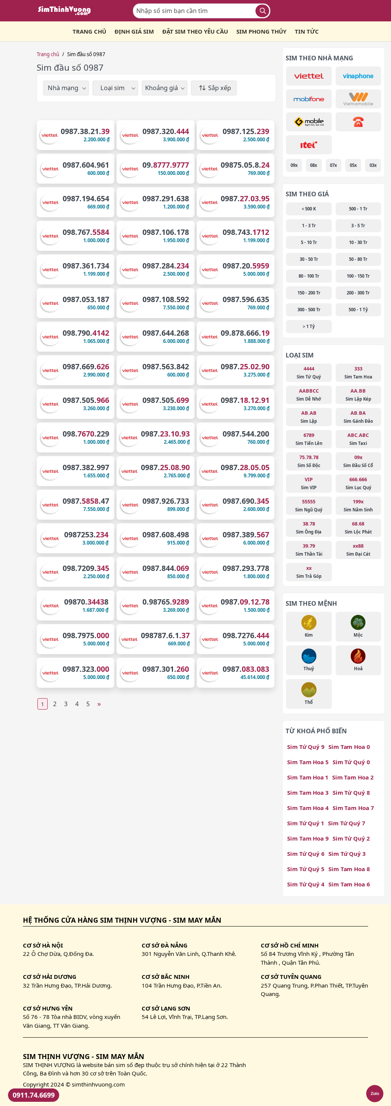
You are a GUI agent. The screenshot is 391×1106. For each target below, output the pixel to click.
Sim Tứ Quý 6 (306, 853)
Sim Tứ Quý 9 (306, 746)
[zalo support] (374, 1093)
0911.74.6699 (34, 1095)
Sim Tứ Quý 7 (346, 823)
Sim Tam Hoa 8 (349, 869)
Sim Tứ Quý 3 (347, 853)
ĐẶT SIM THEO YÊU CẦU (195, 31)
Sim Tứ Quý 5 (306, 869)
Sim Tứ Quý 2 (351, 838)
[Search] (262, 11)
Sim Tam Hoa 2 (352, 777)
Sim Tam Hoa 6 (349, 884)
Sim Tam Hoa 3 (308, 792)
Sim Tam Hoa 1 (307, 777)
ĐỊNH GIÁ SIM (134, 31)
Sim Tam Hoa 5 (308, 762)
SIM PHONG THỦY (261, 31)
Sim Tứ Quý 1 (305, 823)
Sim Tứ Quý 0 (351, 762)
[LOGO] (66, 11)
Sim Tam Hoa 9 (308, 838)
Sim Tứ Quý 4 (306, 884)
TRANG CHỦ (89, 31)
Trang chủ (48, 54)
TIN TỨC (307, 31)
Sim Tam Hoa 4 (308, 808)
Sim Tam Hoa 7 (353, 808)
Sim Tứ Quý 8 (351, 792)
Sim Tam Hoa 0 (349, 746)
